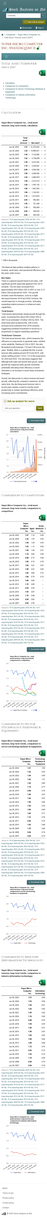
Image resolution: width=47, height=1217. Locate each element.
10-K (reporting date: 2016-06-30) (20, 237)
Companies (10, 34)
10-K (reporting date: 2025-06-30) (22, 219)
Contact (5, 1208)
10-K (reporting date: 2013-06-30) (20, 243)
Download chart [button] (37, 420)
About (4, 1188)
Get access (27, 28)
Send (40, 408)
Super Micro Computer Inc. (29, 34)
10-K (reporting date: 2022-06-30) (20, 225)
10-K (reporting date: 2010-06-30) (20, 249)
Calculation (10, 83)
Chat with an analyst (34, 22)
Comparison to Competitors (17, 86)
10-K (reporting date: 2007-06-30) (20, 255)
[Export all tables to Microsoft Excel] (42, 73)
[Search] (43, 15)
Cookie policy (8, 1203)
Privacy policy (8, 1198)
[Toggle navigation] (4, 3)
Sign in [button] (40, 28)
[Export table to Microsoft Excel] (42, 132)
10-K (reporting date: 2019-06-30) (20, 231)
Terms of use (7, 1193)
